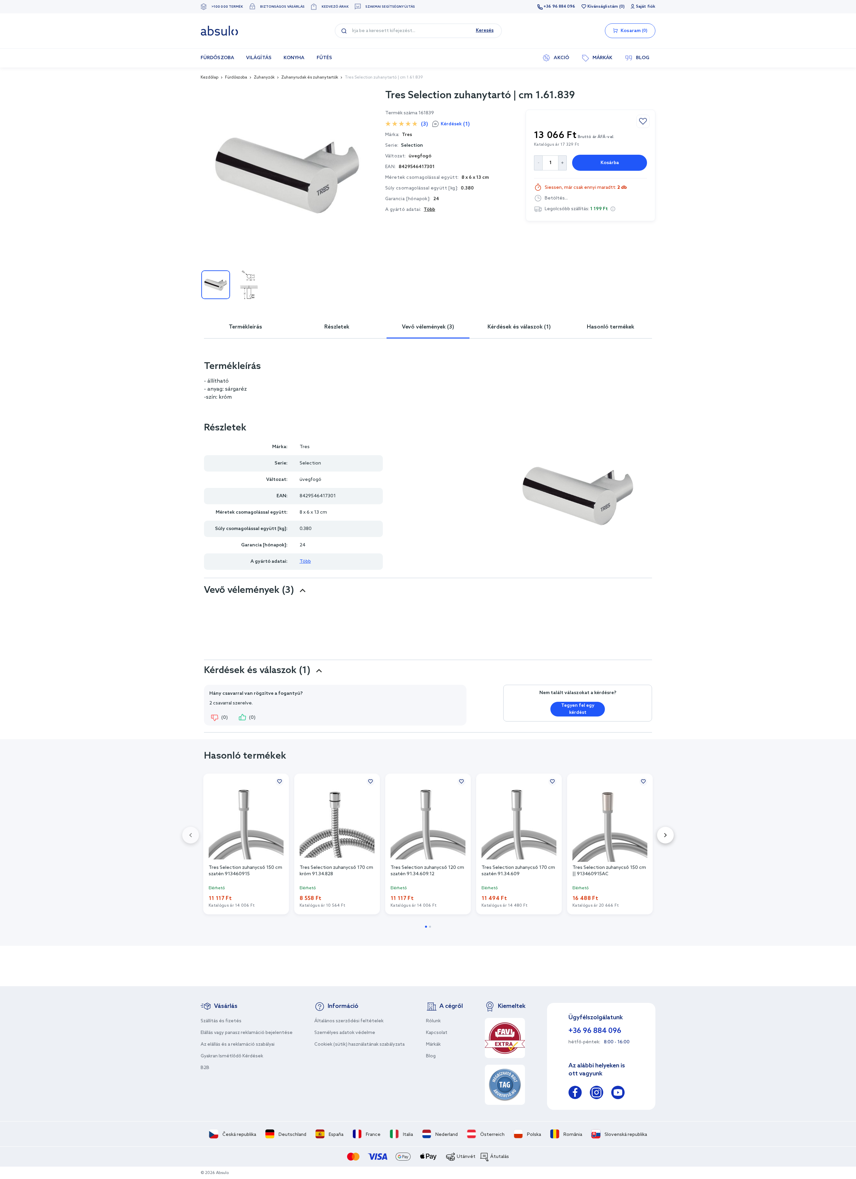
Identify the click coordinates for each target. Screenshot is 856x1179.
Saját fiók (645, 6)
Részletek (336, 327)
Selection (412, 145)
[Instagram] (596, 1093)
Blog (431, 1056)
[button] (613, 209)
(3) (424, 124)
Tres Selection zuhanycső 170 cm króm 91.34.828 (336, 871)
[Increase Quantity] (562, 162)
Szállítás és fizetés (221, 1021)
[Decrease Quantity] (538, 162)
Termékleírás (245, 327)
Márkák (433, 1044)
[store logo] (219, 31)
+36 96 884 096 (559, 6)
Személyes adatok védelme (344, 1033)
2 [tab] (430, 927)
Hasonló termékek (610, 327)
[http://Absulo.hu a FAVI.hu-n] (505, 1038)
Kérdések (455, 124)
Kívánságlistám (602, 6)
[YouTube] (618, 1093)
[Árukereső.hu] (505, 1085)
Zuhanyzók (264, 77)
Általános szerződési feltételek (349, 1021)
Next (665, 835)
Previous (190, 835)
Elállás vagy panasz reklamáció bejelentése (247, 1033)
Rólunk (433, 1021)
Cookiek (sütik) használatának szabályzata (359, 1044)
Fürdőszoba (236, 77)
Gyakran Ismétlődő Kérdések (232, 1056)
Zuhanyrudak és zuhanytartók (309, 77)
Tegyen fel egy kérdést (578, 709)
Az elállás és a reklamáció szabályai (238, 1044)
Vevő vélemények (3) (428, 327)
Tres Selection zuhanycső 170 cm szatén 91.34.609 (518, 871)
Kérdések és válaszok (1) (519, 327)
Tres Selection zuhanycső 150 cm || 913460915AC (609, 871)
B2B (205, 1068)
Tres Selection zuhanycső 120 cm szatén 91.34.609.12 (427, 871)
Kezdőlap (209, 77)
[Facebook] (575, 1093)
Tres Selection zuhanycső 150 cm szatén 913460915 (245, 871)
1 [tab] (426, 927)
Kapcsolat (436, 1033)
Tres (305, 447)
